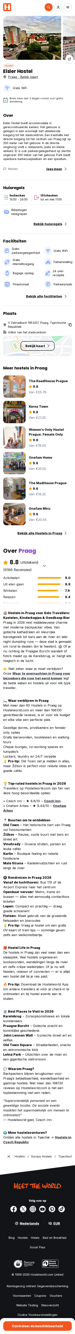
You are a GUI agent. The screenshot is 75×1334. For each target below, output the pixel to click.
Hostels (23, 1237)
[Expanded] (9, 1156)
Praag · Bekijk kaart (23, 77)
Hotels (35, 1237)
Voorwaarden (22, 1295)
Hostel (9, 65)
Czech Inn (52, 801)
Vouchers (56, 1295)
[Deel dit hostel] (69, 59)
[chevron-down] (44, 565)
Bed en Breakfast (55, 1237)
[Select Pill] (49, 7)
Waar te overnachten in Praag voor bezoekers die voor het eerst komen (36, 675)
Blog (12, 1237)
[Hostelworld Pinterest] (52, 1209)
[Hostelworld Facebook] (13, 1209)
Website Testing (27, 1305)
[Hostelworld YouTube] (42, 1209)
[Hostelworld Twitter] (23, 1209)
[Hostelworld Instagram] (33, 1209)
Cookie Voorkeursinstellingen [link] (37, 1314)
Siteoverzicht (50, 1305)
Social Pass (37, 1247)
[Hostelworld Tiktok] (61, 1209)
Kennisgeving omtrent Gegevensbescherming (37, 1286)
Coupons (40, 1295)
